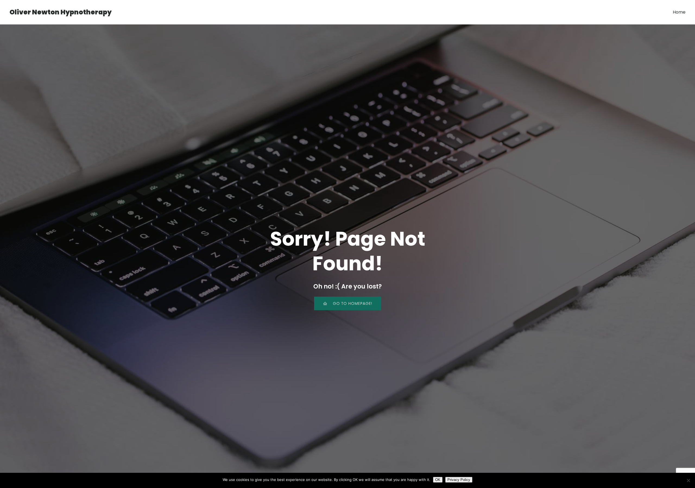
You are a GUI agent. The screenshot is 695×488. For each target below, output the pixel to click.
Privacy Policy (458, 480)
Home (679, 12)
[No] (688, 480)
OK (437, 480)
